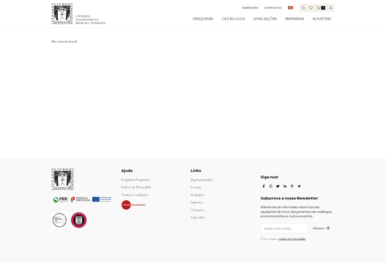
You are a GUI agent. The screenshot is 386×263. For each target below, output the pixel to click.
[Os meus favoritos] (311, 8)
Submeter (319, 228)
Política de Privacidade (136, 187)
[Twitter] (278, 186)
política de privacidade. (292, 239)
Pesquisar (203, 18)
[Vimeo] (299, 186)
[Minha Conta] (331, 8)
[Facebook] (264, 186)
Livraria (196, 187)
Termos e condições (134, 195)
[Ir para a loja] (303, 8)
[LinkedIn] (285, 186)
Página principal (201, 180)
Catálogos (233, 18)
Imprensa (294, 18)
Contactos (273, 7)
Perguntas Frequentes (135, 180)
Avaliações (265, 18)
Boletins (322, 18)
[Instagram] (271, 186)
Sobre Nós (250, 7)
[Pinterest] (292, 186)
